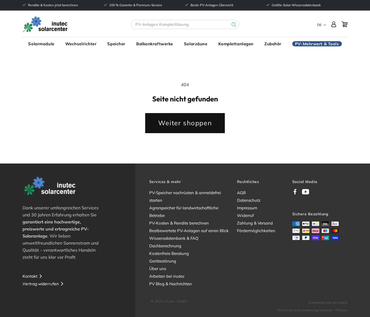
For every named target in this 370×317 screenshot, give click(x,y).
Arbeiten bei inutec (166, 276)
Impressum (247, 207)
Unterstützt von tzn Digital (328, 302)
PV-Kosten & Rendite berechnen (179, 223)
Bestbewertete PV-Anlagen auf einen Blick (189, 230)
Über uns (157, 268)
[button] (41, 44)
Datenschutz (249, 200)
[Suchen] (229, 24)
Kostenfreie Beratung (169, 253)
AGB (241, 192)
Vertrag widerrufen (40, 283)
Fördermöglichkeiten (256, 230)
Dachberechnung (165, 245)
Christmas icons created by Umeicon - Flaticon (312, 310)
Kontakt (29, 276)
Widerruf (245, 215)
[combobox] (185, 24)
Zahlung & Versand (255, 223)
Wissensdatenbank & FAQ (174, 238)
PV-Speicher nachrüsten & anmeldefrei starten (185, 196)
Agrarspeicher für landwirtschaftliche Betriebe (183, 211)
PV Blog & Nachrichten (170, 283)
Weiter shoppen (185, 123)
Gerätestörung (162, 261)
